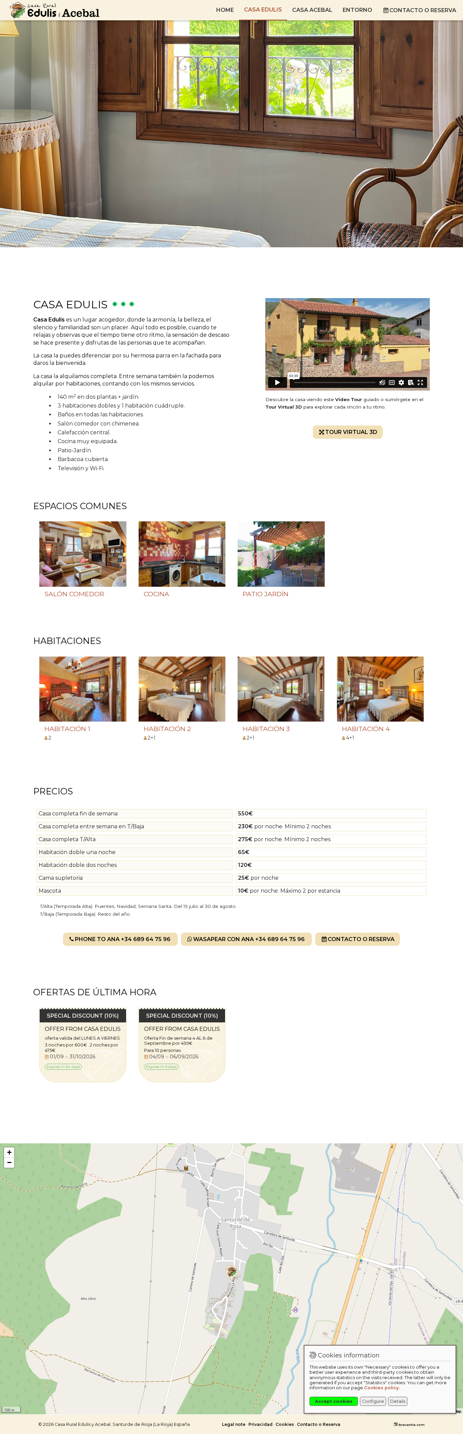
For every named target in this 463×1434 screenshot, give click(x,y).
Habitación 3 (266, 729)
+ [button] (9, 1152)
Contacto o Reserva (422, 10)
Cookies (285, 1424)
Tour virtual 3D (351, 432)
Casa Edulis (263, 9)
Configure (373, 1401)
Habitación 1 (67, 729)
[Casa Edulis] (234, 1273)
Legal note (233, 1424)
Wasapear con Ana (249, 939)
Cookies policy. (382, 1387)
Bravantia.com (412, 1425)
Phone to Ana (122, 939)
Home (225, 10)
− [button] (9, 1162)
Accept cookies (334, 1401)
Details (397, 1401)
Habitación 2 (167, 729)
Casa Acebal (312, 10)
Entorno (357, 10)
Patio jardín (265, 594)
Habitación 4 (366, 729)
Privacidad (260, 1424)
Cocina (156, 594)
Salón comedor (74, 594)
